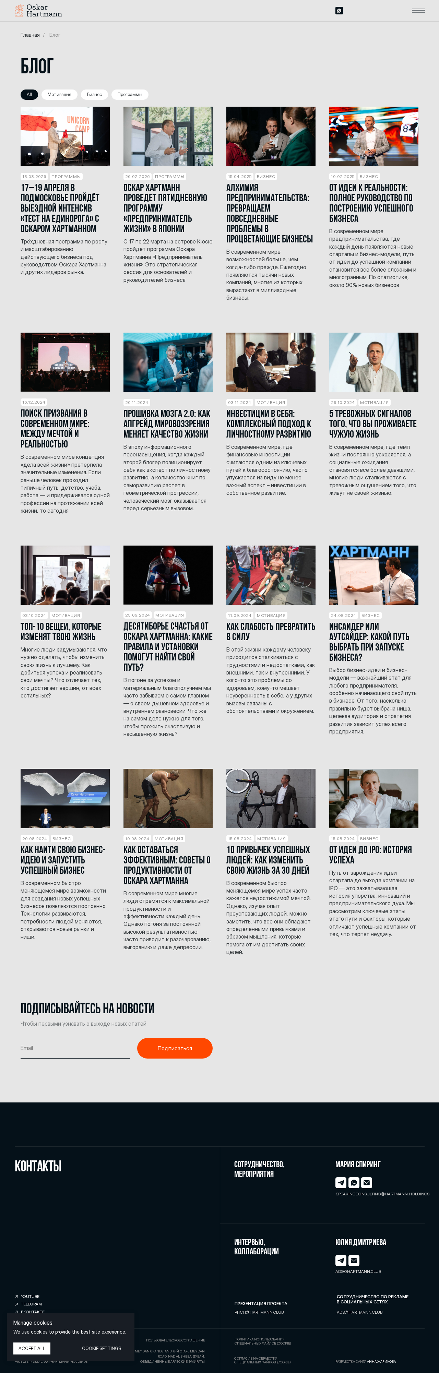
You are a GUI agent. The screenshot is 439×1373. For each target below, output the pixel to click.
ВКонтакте (33, 1312)
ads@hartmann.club (358, 1271)
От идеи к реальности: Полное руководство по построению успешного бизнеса (371, 204)
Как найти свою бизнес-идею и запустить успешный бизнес (63, 860)
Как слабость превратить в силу (271, 632)
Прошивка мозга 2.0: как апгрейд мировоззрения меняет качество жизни (166, 424)
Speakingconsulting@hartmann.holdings (382, 1194)
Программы (130, 94)
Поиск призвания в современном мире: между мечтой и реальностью (55, 429)
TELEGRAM (31, 1304)
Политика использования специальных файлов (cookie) (263, 1341)
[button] (419, 11)
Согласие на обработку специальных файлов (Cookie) (262, 1360)
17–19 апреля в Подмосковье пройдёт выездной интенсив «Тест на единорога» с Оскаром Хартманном (60, 209)
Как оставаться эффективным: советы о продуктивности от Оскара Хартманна (167, 866)
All (29, 94)
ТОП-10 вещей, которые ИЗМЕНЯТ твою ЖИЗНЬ (61, 632)
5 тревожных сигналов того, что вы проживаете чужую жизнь (373, 424)
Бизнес (94, 94)
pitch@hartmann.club (259, 1312)
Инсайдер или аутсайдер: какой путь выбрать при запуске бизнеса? (369, 643)
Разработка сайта (350, 1361)
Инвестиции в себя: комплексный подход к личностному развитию (268, 424)
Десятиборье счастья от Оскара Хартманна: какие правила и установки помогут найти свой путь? (168, 647)
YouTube (30, 1296)
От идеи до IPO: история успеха (370, 855)
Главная (30, 35)
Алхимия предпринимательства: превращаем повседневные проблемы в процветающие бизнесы (269, 214)
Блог (54, 35)
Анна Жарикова (381, 1361)
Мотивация (59, 94)
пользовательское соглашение (175, 1340)
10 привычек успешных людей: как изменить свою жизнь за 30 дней (268, 860)
